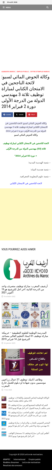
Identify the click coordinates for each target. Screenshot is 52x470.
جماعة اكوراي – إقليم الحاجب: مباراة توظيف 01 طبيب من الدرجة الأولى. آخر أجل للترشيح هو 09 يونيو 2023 (24, 415)
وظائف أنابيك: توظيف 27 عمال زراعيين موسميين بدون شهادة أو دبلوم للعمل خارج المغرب (24, 382)
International (19, 459)
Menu (8, 7)
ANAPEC (6, 459)
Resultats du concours (12, 465)
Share (8, 114)
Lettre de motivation (33, 454)
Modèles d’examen (11, 462)
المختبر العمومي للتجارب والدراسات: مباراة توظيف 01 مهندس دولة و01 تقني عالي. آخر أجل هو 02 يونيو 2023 (26, 425)
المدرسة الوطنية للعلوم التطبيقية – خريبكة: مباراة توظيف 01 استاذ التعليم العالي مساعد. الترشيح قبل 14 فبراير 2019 (25, 336)
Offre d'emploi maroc (40, 71)
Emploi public (23, 71)
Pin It (33, 114)
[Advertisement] (26, 37)
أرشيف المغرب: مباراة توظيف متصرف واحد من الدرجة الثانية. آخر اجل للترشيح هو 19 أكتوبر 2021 (25, 289)
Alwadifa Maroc (8, 71)
